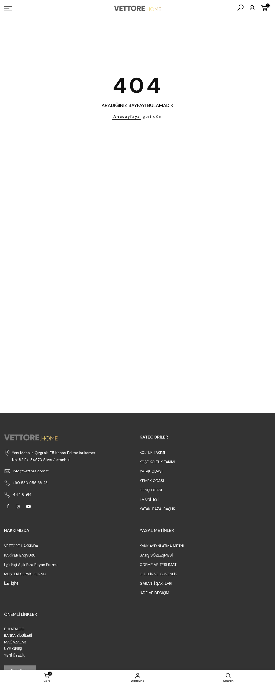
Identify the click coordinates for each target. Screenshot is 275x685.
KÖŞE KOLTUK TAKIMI (157, 461)
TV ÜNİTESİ (149, 499)
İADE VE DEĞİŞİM (154, 592)
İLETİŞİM (11, 583)
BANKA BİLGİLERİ (18, 635)
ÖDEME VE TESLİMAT (158, 564)
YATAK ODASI (151, 471)
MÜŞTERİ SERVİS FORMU (25, 574)
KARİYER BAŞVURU (19, 555)
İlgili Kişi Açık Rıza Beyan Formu (30, 564)
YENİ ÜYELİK (14, 655)
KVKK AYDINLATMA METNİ (162, 545)
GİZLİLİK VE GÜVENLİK (158, 574)
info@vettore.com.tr (31, 471)
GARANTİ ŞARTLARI (156, 583)
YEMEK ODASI (152, 480)
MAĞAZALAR (15, 642)
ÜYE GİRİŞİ (13, 648)
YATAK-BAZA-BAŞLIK (157, 508)
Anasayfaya (126, 116)
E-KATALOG (14, 629)
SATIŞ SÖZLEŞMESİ (156, 555)
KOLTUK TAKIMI (152, 452)
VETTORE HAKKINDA (21, 545)
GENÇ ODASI (151, 490)
